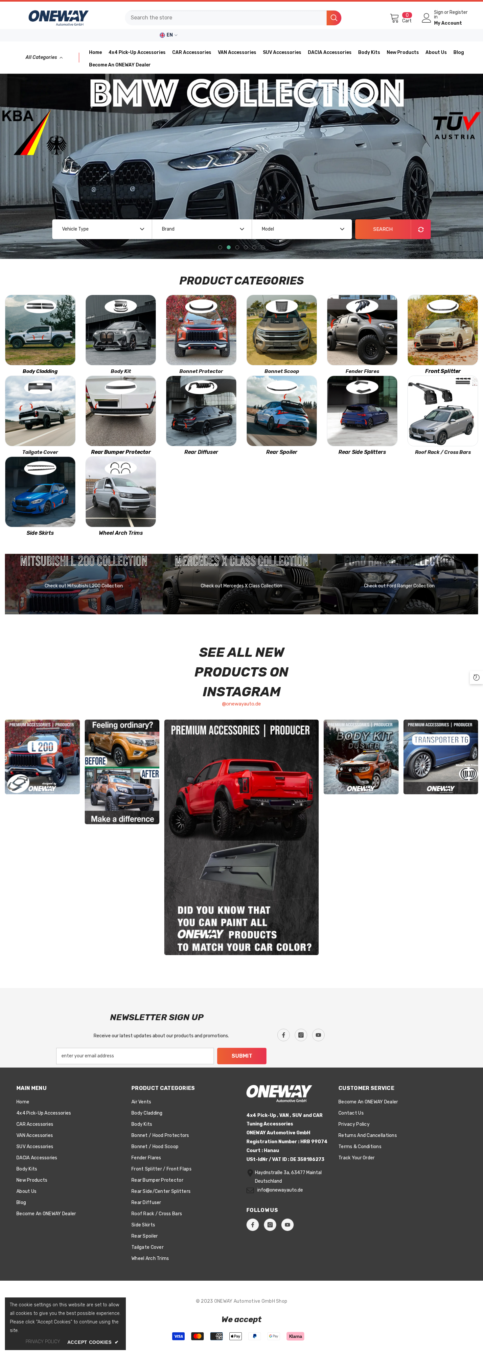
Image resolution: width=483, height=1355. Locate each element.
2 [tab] (229, 247)
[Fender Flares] (362, 330)
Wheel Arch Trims (121, 533)
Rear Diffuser (201, 452)
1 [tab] (220, 247)
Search (383, 229)
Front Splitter (443, 371)
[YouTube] (318, 1035)
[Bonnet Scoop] (282, 330)
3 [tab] (237, 247)
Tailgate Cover (40, 452)
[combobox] (226, 17)
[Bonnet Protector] (201, 330)
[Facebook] (283, 1035)
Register (458, 12)
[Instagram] (301, 1035)
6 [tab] (263, 247)
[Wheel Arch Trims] (121, 492)
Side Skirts (40, 533)
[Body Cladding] (40, 330)
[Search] (233, 17)
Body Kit (121, 371)
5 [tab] (254, 247)
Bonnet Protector (201, 371)
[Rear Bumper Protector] (121, 411)
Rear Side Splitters (362, 452)
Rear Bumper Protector (121, 452)
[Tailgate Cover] (40, 411)
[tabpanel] (241, 166)
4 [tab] (246, 247)
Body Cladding (40, 371)
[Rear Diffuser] (201, 411)
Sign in (438, 14)
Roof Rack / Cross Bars (443, 452)
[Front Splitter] (443, 330)
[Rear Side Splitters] (362, 411)
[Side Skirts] (40, 492)
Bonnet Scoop (281, 371)
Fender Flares (362, 371)
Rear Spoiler (281, 452)
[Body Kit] (121, 330)
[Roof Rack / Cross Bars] (443, 411)
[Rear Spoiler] (282, 411)
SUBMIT (242, 1056)
